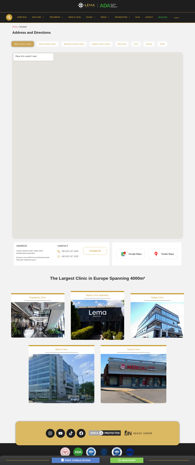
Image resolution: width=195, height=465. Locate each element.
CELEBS (89, 17)
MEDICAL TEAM (74, 17)
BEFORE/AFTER (121, 17)
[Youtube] (60, 433)
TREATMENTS (54, 17)
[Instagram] (50, 433)
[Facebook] (81, 433)
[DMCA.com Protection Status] (104, 435)
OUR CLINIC (36, 17)
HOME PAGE (22, 17)
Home (14, 27)
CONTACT (149, 17)
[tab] (23, 44)
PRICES (104, 17)
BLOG (137, 17)
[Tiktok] (70, 433)
